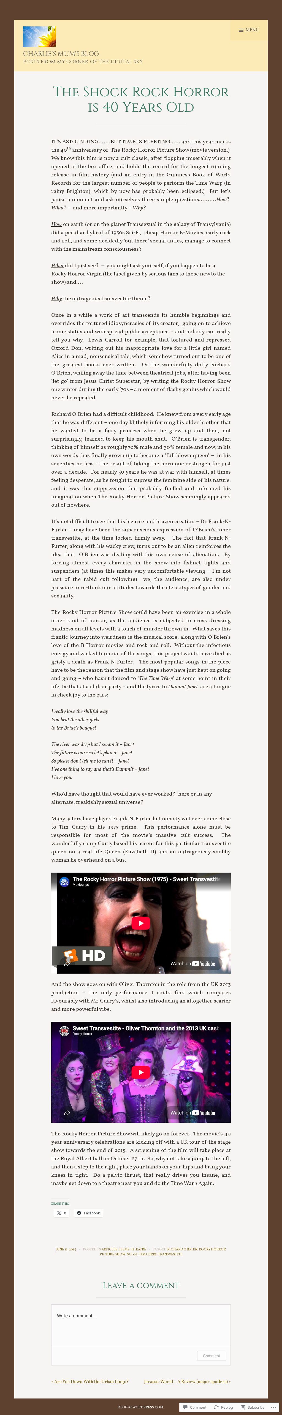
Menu (252, 30)
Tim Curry (147, 1254)
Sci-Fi (132, 1254)
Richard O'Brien (182, 1249)
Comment (211, 1355)
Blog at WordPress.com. (141, 1407)
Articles (110, 1249)
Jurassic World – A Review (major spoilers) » (187, 1382)
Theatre (138, 1249)
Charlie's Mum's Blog (61, 54)
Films (124, 1249)
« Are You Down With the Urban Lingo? (90, 1382)
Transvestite (170, 1254)
